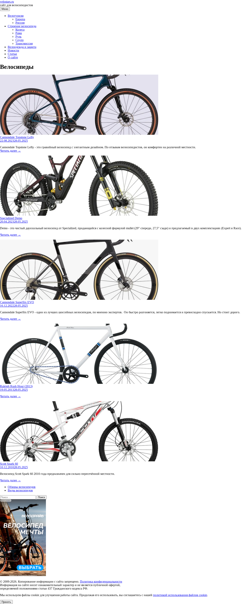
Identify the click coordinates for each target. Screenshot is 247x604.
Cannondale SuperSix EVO (17, 302)
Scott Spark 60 (9, 463)
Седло (19, 40)
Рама (18, 33)
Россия (20, 22)
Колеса (20, 29)
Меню (5, 9)
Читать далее (10, 150)
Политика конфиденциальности (101, 581)
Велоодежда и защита (22, 47)
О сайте (13, 57)
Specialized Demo (11, 218)
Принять (6, 602)
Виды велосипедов (20, 490)
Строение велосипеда (22, 26)
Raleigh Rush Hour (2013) (16, 386)
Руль (18, 36)
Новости (13, 50)
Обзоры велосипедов (22, 487)
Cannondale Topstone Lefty (17, 137)
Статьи (12, 54)
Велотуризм (16, 15)
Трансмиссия (24, 43)
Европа (20, 19)
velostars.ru (7, 1)
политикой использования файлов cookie (180, 595)
